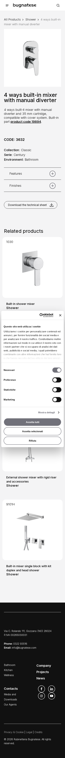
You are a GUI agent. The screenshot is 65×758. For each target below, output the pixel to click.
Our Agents (10, 704)
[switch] (56, 379)
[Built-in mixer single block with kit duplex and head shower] (32, 530)
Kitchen (8, 670)
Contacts (11, 689)
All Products (12, 19)
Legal (29, 732)
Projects (42, 672)
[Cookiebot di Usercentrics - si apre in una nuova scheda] (40, 315)
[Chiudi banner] (60, 315)
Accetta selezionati (32, 431)
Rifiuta (32, 440)
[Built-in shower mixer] (32, 267)
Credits (38, 732)
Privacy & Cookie (14, 732)
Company (43, 665)
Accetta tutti (32, 422)
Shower (30, 19)
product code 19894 (26, 122)
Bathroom (9, 665)
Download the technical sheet (27, 205)
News (40, 678)
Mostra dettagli (46, 412)
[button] (7, 5)
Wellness (9, 675)
